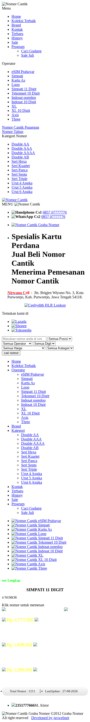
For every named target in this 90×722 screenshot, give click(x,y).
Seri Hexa (19, 161)
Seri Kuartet (21, 166)
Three (16, 119)
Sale (15, 42)
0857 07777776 (55, 212)
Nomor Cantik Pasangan (20, 127)
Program (18, 47)
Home (16, 16)
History (17, 38)
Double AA (20, 144)
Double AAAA (23, 153)
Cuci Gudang (31, 51)
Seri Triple (19, 179)
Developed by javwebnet (50, 718)
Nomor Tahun (12, 132)
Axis (15, 115)
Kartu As (18, 80)
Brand (16, 25)
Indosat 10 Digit (24, 102)
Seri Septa (19, 174)
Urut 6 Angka (22, 192)
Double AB (20, 157)
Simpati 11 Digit (24, 89)
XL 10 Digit (21, 110)
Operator (18, 370)
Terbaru (17, 34)
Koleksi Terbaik (24, 21)
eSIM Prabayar (23, 72)
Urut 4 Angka (22, 183)
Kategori (18, 430)
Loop (16, 85)
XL (14, 106)
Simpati (17, 76)
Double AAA (22, 148)
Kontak (17, 29)
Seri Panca (20, 170)
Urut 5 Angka (22, 187)
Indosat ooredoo (24, 98)
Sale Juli (27, 55)
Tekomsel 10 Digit (26, 93)
